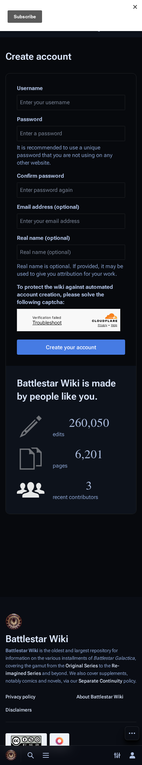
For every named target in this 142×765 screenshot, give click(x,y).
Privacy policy (21, 696)
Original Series (81, 665)
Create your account (71, 347)
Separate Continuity (100, 681)
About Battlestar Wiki (100, 696)
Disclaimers (19, 710)
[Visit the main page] (11, 755)
